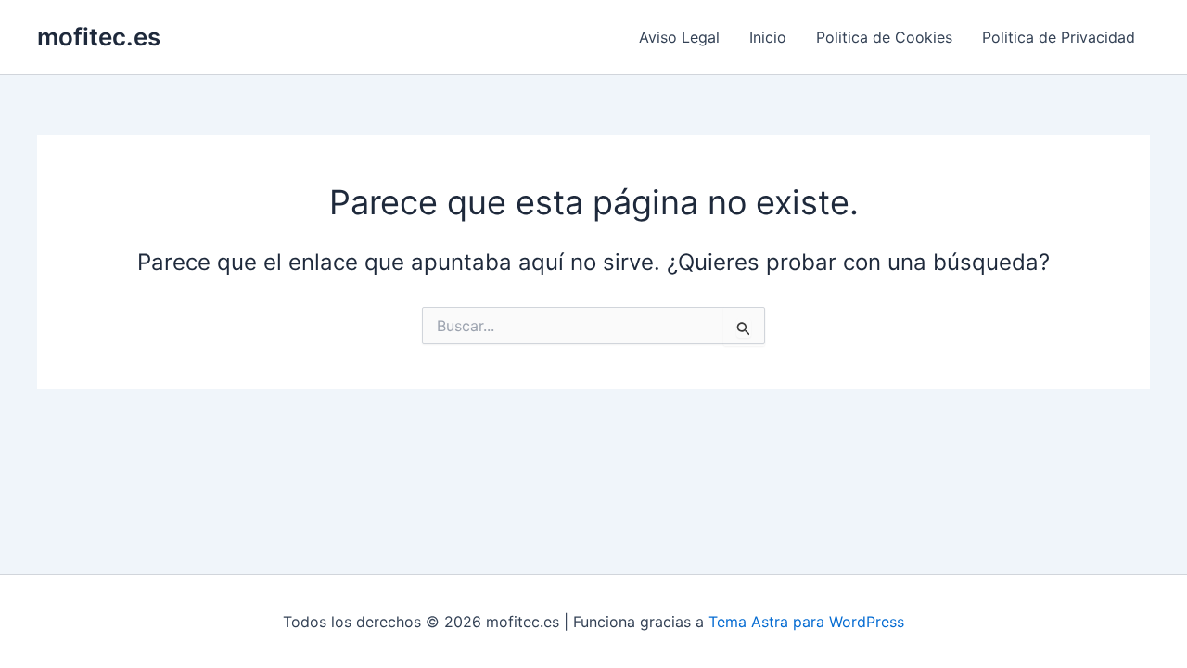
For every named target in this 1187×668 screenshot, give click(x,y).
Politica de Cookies (884, 37)
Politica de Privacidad (1058, 37)
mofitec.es (98, 36)
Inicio (767, 37)
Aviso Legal (679, 37)
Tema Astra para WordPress (806, 621)
